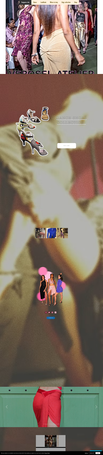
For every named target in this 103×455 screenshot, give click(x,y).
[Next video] (63, 443)
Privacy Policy (47, 453)
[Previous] (6, 407)
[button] (40, 233)
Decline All (92, 453)
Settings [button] (86, 453)
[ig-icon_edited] (55, 312)
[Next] (96, 407)
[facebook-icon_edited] (46, 312)
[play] (65, 260)
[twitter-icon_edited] (49, 312)
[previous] (37, 245)
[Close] (101, 453)
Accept (98, 453)
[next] (66, 245)
